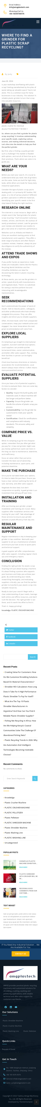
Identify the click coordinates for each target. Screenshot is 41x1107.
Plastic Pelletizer (12, 817)
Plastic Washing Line (14, 832)
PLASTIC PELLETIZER (14, 812)
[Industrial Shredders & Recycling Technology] (13, 23)
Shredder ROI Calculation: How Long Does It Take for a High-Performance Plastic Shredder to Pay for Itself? (20, 692)
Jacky (10, 74)
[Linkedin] (11, 1007)
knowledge (6, 610)
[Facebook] (5, 1007)
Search (33, 657)
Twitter (11, 630)
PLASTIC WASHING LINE (15, 837)
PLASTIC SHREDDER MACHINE (18, 822)
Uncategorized (11, 843)
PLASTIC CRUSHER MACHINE (22, 610)
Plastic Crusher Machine (15, 802)
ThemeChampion (26, 1102)
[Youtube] (16, 1007)
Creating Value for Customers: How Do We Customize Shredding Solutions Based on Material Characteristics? (20, 677)
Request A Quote (8, 1049)
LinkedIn (11, 643)
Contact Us (20, 954)
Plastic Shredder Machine (16, 827)
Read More (23, 867)
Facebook (11, 637)
